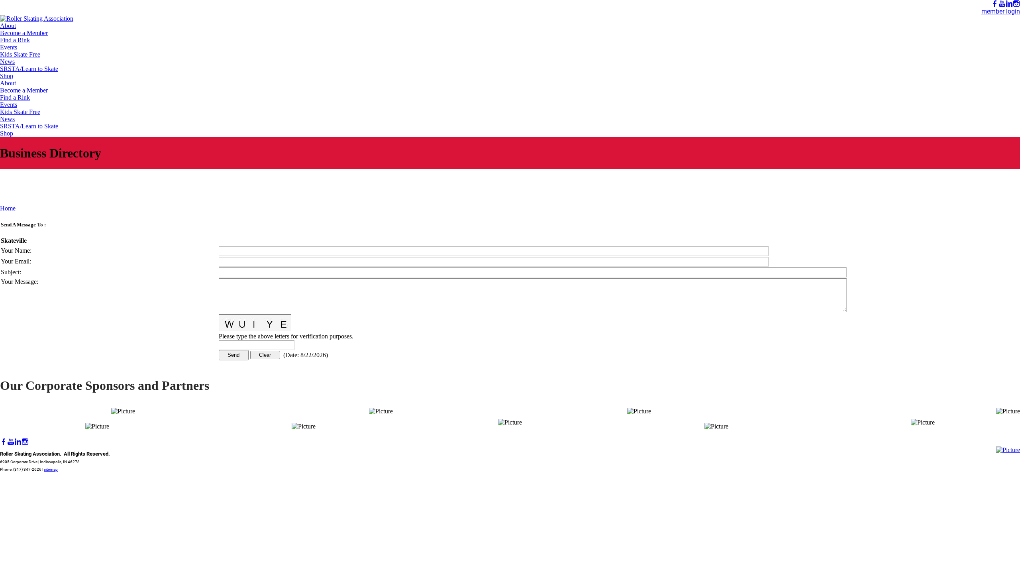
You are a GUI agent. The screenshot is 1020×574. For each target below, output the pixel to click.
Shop (6, 76)
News (7, 61)
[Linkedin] (1009, 3)
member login (1000, 11)
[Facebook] (995, 3)
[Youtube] (1002, 3)
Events (8, 47)
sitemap (51, 469)
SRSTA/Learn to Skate (29, 68)
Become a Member (24, 32)
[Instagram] (1016, 3)
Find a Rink (15, 40)
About (8, 25)
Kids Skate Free (20, 54)
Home (8, 208)
